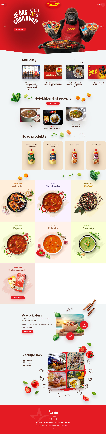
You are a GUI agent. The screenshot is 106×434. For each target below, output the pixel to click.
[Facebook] (49, 419)
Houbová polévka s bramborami (76, 125)
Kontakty (67, 422)
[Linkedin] (54, 419)
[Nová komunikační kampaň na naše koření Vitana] (53, 72)
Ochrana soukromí (48, 422)
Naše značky (39, 422)
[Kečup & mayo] (74, 157)
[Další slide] (101, 26)
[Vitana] (53, 4)
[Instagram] (57, 419)
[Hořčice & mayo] (96, 157)
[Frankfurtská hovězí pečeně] (53, 117)
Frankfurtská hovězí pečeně (53, 128)
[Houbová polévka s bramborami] (76, 114)
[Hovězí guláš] (30, 115)
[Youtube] (52, 419)
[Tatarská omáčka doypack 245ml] (31, 157)
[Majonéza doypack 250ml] (53, 157)
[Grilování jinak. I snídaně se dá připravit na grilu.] (75, 72)
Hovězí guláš (30, 126)
